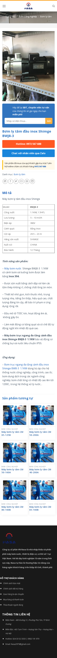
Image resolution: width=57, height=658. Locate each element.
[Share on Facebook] (10, 181)
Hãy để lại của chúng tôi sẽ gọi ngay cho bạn (30, 111)
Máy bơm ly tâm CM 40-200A (40, 471)
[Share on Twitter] (16, 181)
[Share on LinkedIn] (32, 181)
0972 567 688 (40, 166)
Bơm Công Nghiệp (28, 16)
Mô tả (7, 193)
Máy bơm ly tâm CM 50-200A (40, 433)
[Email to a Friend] (21, 181)
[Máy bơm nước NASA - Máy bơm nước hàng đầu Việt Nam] (28, 6)
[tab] (28, 193)
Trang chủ (10, 16)
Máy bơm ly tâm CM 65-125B (12, 433)
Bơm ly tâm (46, 16)
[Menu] (4, 6)
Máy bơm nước (13, 268)
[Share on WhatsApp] (5, 181)
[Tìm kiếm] (53, 6)
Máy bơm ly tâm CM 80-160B (12, 508)
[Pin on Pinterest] (26, 181)
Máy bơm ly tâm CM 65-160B (40, 508)
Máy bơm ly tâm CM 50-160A (12, 471)
